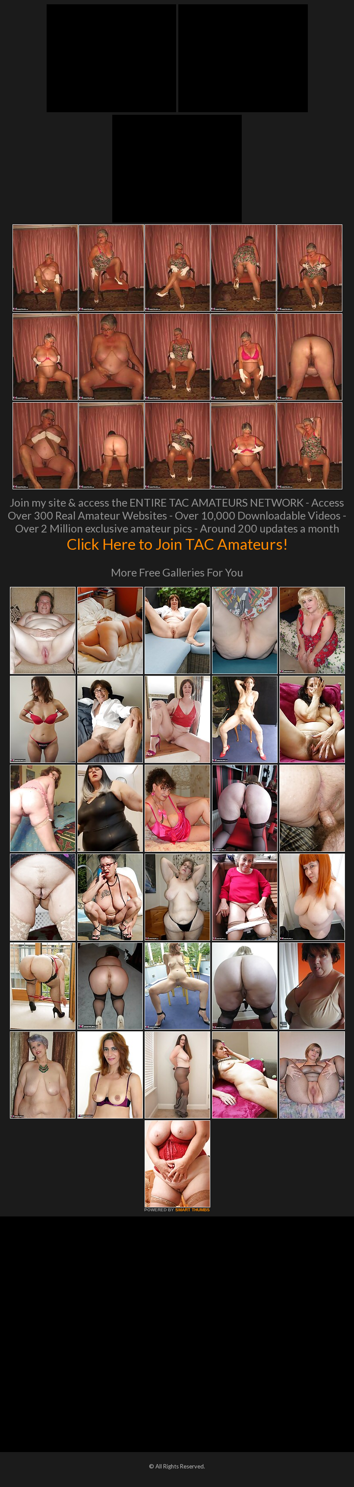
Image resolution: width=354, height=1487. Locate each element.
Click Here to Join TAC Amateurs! (177, 544)
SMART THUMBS (192, 1209)
